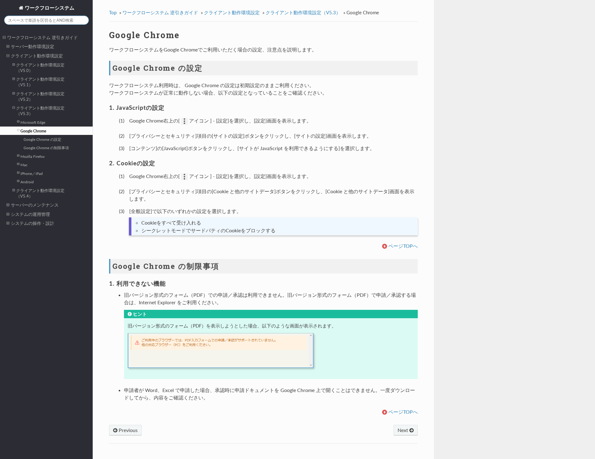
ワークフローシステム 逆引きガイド (42, 37)
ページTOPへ (403, 246)
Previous (127, 430)
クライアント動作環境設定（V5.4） (40, 193)
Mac (24, 165)
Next (403, 430)
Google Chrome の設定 (42, 139)
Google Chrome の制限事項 (46, 147)
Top (113, 12)
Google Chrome (33, 131)
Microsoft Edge (32, 122)
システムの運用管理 (30, 214)
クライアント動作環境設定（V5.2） (40, 96)
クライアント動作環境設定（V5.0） (40, 67)
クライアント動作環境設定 (37, 55)
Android (27, 182)
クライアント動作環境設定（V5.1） (40, 82)
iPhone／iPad (31, 173)
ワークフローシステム (49, 8)
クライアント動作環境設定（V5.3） (40, 110)
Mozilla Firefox (32, 156)
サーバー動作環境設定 (32, 46)
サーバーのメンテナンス (35, 204)
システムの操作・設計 (32, 223)
